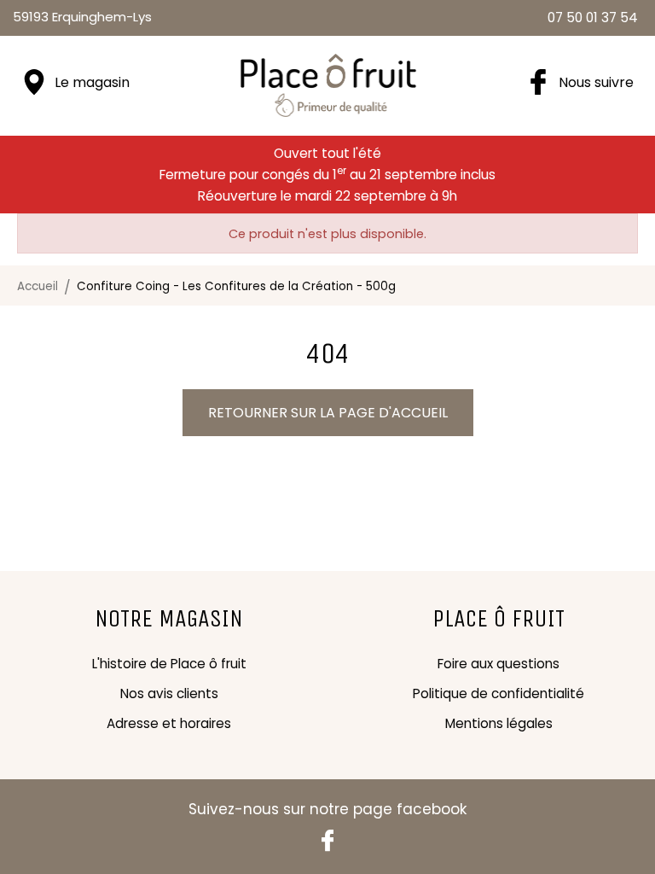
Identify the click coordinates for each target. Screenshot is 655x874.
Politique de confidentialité (498, 693)
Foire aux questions (498, 664)
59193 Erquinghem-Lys (82, 17)
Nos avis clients (169, 693)
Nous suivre (596, 82)
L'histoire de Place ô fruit (169, 664)
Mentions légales (499, 723)
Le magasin (92, 82)
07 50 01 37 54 (593, 17)
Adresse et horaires (169, 723)
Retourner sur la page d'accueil (328, 412)
